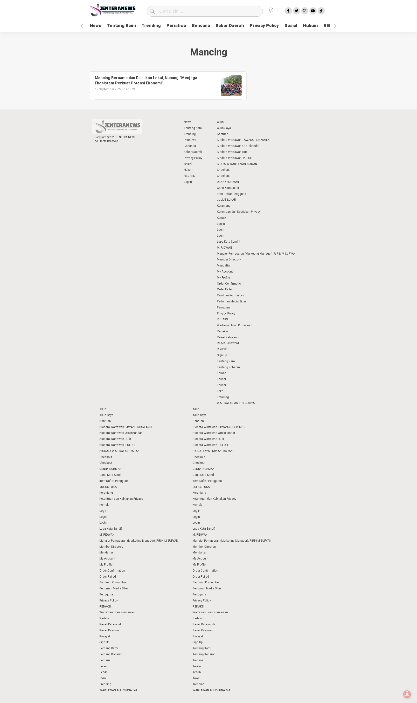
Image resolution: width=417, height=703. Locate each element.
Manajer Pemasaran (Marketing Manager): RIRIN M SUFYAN (256, 254)
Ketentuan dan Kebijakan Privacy (239, 212)
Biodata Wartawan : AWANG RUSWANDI (243, 140)
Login (220, 229)
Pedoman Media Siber (231, 301)
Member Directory (229, 259)
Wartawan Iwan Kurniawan (234, 325)
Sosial (291, 25)
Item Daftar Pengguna (231, 194)
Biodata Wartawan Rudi (232, 152)
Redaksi (222, 331)
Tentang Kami (121, 25)
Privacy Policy (264, 25)
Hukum (310, 25)
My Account (225, 271)
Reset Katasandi (228, 337)
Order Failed (225, 289)
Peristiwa (176, 25)
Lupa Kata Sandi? (228, 241)
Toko (220, 391)
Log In (188, 182)
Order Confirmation (230, 283)
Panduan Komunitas (230, 295)
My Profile (223, 277)
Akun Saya (224, 128)
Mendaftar (224, 265)
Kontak (221, 218)
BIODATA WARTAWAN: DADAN (237, 164)
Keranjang (223, 206)
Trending (151, 25)
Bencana (201, 25)
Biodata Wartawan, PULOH (234, 158)
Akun (220, 122)
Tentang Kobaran (228, 367)
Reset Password (228, 343)
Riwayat (222, 349)
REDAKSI (189, 176)
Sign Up (222, 355)
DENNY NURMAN (228, 182)
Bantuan (222, 134)
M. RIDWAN (224, 248)
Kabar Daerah (230, 25)
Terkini (221, 379)
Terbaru (222, 373)
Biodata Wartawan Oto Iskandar (238, 146)
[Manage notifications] (407, 694)
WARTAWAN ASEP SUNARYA (236, 403)
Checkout (223, 170)
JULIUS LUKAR (226, 200)
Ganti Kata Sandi (228, 188)
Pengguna (223, 307)
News (95, 25)
